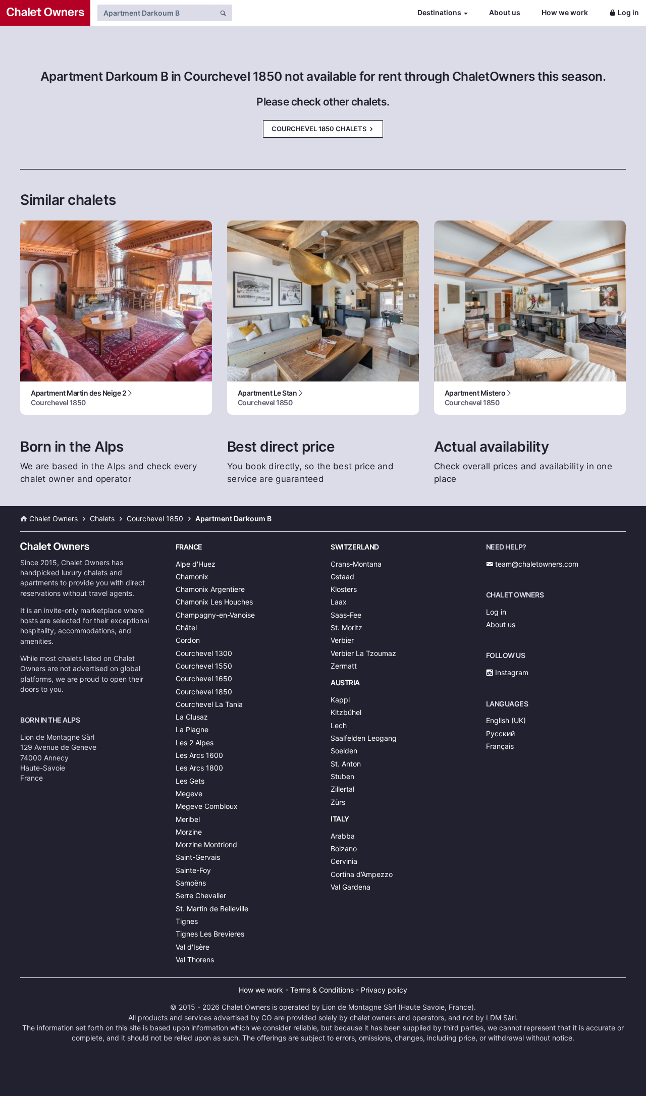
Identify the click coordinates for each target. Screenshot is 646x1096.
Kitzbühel (346, 712)
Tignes (187, 921)
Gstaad (342, 576)
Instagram (510, 672)
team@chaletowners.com (535, 564)
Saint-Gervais (198, 857)
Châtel (186, 627)
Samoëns (191, 883)
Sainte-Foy (193, 870)
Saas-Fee (346, 615)
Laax (339, 601)
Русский (500, 733)
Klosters (344, 589)
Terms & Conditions (322, 989)
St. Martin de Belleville (212, 908)
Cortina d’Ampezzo (362, 874)
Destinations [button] (439, 12)
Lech (339, 725)
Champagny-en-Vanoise (215, 615)
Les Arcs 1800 (199, 767)
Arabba (343, 836)
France (189, 546)
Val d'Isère (192, 947)
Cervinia (344, 861)
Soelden (344, 750)
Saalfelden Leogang (364, 738)
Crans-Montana (356, 564)
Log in (628, 12)
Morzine (189, 832)
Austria (345, 682)
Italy (340, 818)
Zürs (338, 802)
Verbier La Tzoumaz (363, 653)
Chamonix (192, 576)
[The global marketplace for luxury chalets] (45, 13)
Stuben (342, 776)
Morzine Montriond (206, 844)
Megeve (189, 793)
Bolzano (344, 848)
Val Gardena (350, 887)
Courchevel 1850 (204, 691)
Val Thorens (195, 959)
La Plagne (192, 729)
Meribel (188, 819)
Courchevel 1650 (204, 678)
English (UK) (506, 720)
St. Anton (346, 763)
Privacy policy (384, 989)
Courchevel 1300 (204, 653)
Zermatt (344, 666)
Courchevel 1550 (204, 666)
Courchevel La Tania (209, 704)
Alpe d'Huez (196, 564)
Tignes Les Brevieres (210, 933)
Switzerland (355, 546)
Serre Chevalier (201, 895)
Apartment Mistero (475, 398)
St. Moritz (346, 627)
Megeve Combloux (207, 806)
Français (500, 746)
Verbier (342, 640)
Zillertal (342, 789)
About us (504, 12)
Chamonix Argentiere (210, 589)
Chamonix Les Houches (214, 601)
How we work (565, 12)
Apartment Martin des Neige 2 (78, 398)
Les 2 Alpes (194, 742)
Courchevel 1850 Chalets (320, 129)
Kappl (340, 699)
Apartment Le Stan (267, 398)
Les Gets (190, 781)
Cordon (188, 640)
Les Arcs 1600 (199, 755)
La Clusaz (192, 717)
